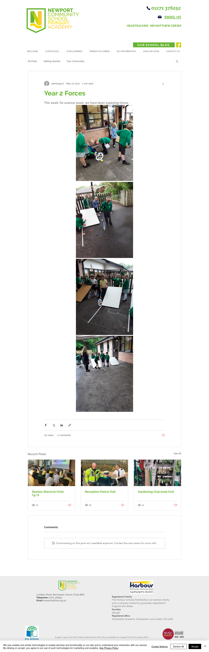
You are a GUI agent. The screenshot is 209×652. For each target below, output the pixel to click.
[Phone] (148, 8)
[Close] (205, 646)
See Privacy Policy (108, 648)
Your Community (75, 61)
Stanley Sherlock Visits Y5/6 (48, 493)
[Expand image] (104, 143)
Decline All (178, 646)
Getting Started (52, 61)
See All (177, 453)
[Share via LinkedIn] (61, 425)
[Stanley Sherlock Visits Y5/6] (51, 473)
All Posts (32, 61)
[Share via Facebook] (45, 425)
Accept (194, 646)
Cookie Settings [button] (160, 646)
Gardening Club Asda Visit (156, 491)
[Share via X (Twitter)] (53, 425)
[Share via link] (69, 425)
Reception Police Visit (100, 491)
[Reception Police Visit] (104, 473)
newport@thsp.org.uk (54, 600)
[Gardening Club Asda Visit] (157, 473)
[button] (53, 51)
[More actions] (163, 83)
